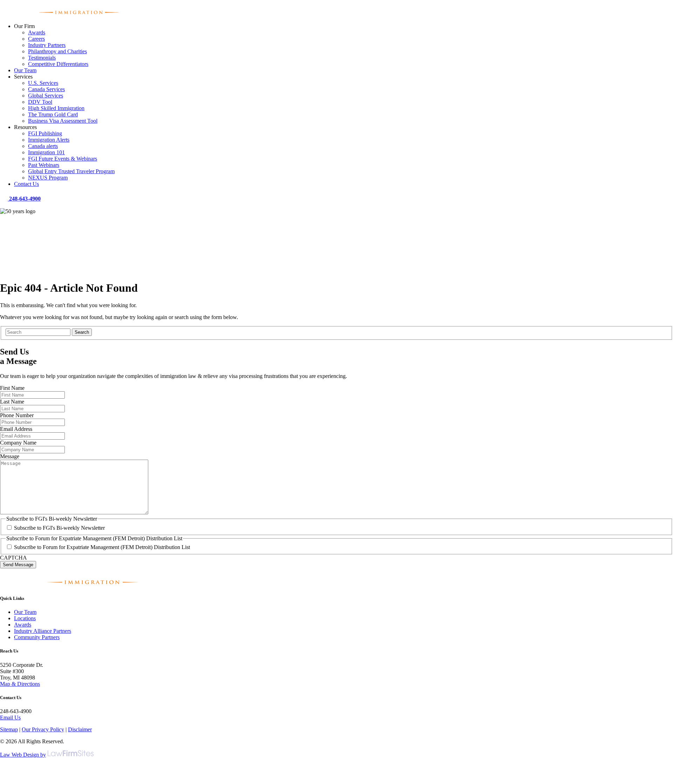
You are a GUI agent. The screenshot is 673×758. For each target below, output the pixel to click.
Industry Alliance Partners (42, 631)
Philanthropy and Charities (57, 51)
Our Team (25, 70)
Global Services (45, 96)
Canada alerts (43, 146)
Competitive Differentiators (58, 64)
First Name (12, 388)
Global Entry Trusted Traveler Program (71, 171)
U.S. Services (43, 83)
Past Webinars (43, 165)
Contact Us (26, 184)
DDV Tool (40, 102)
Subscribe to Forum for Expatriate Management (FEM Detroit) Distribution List (102, 547)
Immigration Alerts (48, 140)
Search (82, 332)
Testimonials (42, 58)
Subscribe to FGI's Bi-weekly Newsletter (59, 528)
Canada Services (46, 89)
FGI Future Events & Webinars (62, 159)
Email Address (16, 429)
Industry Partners (47, 45)
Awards (36, 32)
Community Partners (37, 637)
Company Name (18, 443)
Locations (25, 618)
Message (9, 456)
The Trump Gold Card (53, 114)
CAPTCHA (13, 558)
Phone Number (17, 415)
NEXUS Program (48, 178)
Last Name (12, 402)
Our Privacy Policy (43, 729)
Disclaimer (80, 729)
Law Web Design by (23, 755)
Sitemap (9, 729)
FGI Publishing (45, 133)
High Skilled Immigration (56, 108)
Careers (36, 39)
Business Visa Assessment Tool (62, 121)
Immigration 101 (46, 152)
